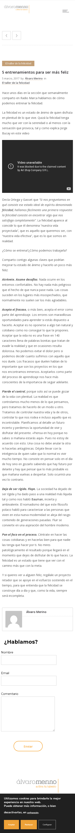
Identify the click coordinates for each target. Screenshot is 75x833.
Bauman (37, 499)
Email (5, 673)
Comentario (9, 694)
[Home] (16, 12)
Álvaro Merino (34, 78)
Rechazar (29, 824)
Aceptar (11, 824)
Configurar (47, 824)
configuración (32, 812)
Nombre (7, 652)
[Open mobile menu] (66, 11)
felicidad (7, 210)
